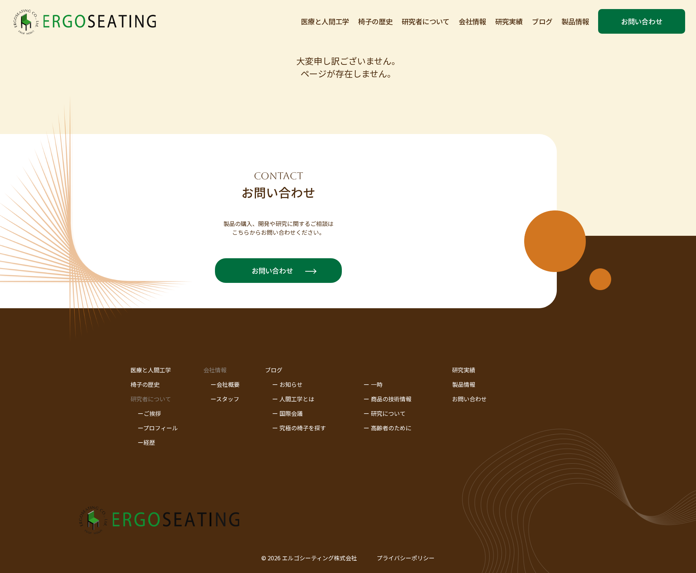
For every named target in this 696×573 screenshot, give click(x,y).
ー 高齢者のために (387, 427)
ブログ (542, 21)
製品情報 (575, 21)
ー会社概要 (225, 384)
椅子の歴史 (375, 21)
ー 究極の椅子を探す (299, 427)
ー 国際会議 (287, 413)
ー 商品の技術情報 (387, 398)
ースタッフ (225, 398)
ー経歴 (146, 442)
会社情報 (472, 21)
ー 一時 (373, 384)
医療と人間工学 (325, 21)
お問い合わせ (641, 21)
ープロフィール (158, 427)
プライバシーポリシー (406, 557)
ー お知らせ (287, 384)
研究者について (426, 21)
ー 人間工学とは (293, 398)
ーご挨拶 (149, 413)
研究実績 (509, 21)
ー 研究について (385, 413)
